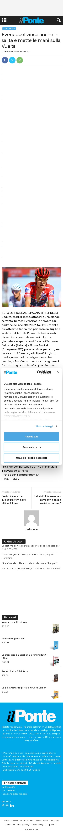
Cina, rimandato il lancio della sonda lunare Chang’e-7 (30, 563)
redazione (8, 51)
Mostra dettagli (44, 426)
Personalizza (29, 447)
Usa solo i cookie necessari (31, 457)
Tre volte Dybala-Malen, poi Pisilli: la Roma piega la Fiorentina (28, 556)
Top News (9, 28)
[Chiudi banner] (58, 372)
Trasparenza (51, 824)
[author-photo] (31, 518)
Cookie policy (37, 824)
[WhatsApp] (19, 60)
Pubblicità (54, 820)
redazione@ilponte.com (14, 794)
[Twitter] (12, 60)
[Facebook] (5, 60)
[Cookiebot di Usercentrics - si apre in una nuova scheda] (38, 372)
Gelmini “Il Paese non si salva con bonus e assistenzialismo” (47, 500)
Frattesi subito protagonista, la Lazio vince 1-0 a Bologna (31, 568)
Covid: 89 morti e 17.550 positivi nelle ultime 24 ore (14, 500)
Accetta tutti (31, 436)
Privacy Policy (23, 824)
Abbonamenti (42, 820)
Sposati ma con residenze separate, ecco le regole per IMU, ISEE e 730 (30, 547)
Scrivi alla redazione (13, 820)
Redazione (28, 820)
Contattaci (10, 824)
